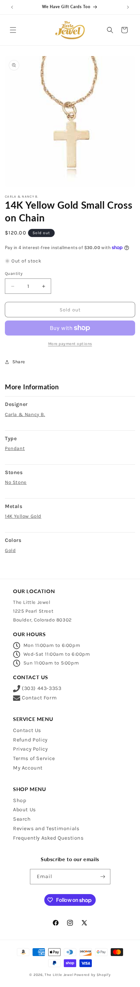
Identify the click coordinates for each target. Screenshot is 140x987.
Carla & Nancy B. (25, 414)
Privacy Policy (30, 749)
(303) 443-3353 (41, 688)
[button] (13, 30)
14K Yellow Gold (23, 516)
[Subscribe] (103, 876)
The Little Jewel (59, 975)
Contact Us (27, 730)
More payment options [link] (70, 343)
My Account (28, 768)
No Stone (16, 482)
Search (22, 819)
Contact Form (39, 698)
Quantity (13, 273)
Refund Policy (30, 740)
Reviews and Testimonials (46, 828)
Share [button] (18, 362)
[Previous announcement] (12, 7)
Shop (19, 800)
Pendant (15, 448)
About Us (24, 809)
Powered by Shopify (92, 975)
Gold (10, 550)
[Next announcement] (128, 7)
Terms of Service (34, 758)
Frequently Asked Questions (48, 838)
